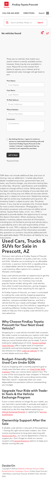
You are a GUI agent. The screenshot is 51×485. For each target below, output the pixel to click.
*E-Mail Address (13, 100)
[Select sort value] (47, 33)
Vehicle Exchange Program (13, 412)
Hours (26, 471)
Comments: (11, 119)
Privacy (35, 468)
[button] (10, 13)
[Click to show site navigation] (47, 13)
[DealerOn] (8, 465)
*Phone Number (12, 109)
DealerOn (21, 468)
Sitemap (29, 468)
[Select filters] (42, 33)
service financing (21, 440)
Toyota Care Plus (9, 435)
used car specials (29, 350)
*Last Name (11, 90)
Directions (28, 13)
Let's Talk (13, 155)
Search (40, 22)
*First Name (11, 81)
